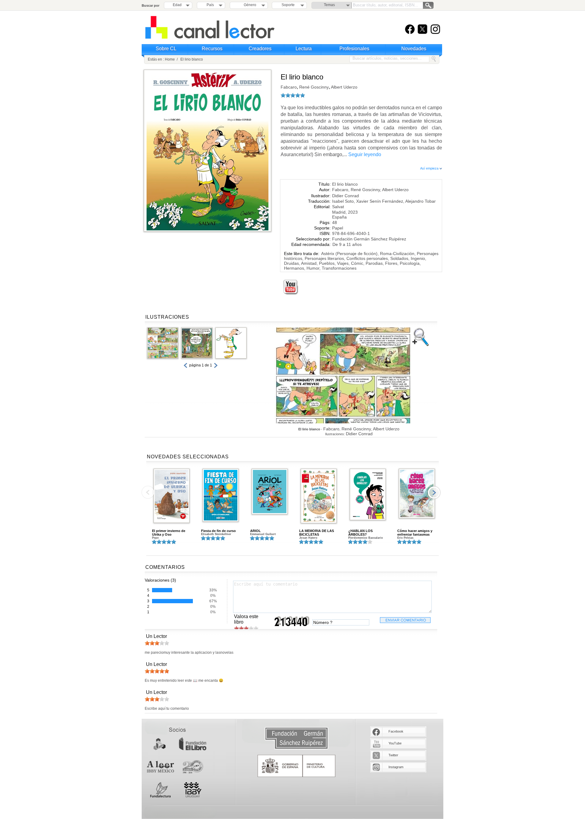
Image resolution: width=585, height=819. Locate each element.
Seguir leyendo (364, 154)
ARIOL (255, 531)
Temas (329, 5)
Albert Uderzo (343, 87)
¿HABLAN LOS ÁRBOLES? (360, 532)
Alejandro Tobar (420, 201)
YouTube (395, 743)
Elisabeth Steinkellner (216, 534)
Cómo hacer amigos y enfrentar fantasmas (414, 532)
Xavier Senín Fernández (379, 201)
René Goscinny (313, 87)
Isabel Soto (343, 201)
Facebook (395, 731)
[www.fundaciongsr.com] (296, 738)
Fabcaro (289, 87)
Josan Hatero (308, 537)
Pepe (155, 537)
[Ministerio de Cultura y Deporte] (296, 766)
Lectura (304, 48)
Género (249, 5)
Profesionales (354, 48)
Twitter (393, 755)
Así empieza (429, 168)
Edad (177, 5)
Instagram (395, 767)
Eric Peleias (405, 537)
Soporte (288, 5)
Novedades (413, 48)
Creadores (260, 48)
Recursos (212, 48)
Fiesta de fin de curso (218, 531)
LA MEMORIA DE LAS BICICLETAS (316, 532)
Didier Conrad (345, 195)
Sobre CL (166, 48)
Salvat (338, 206)
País (210, 5)
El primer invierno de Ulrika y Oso (168, 532)
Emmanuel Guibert (263, 534)
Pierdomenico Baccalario (365, 537)
